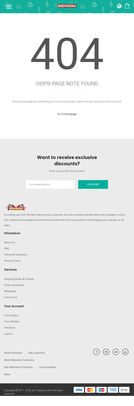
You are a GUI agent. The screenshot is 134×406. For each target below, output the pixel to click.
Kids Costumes (37, 352)
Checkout (9, 327)
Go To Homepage (67, 114)
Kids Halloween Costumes (18, 367)
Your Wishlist (12, 321)
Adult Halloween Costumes (19, 360)
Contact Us (10, 297)
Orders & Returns (14, 285)
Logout (8, 333)
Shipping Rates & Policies (19, 279)
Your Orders (11, 315)
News (7, 374)
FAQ (6, 248)
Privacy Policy (12, 260)
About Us (9, 242)
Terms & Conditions (15, 254)
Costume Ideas (47, 367)
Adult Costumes (13, 352)
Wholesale (10, 291)
